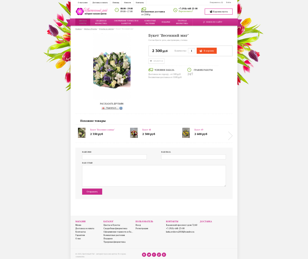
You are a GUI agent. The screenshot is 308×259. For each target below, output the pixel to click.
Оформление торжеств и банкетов (118, 232)
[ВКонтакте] (121, 108)
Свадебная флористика (115, 228)
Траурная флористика (114, 242)
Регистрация (142, 228)
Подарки (107, 238)
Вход (138, 225)
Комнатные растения (114, 235)
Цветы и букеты (111, 225)
